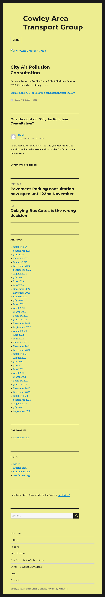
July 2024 (18, 277)
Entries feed (20, 467)
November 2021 (21, 350)
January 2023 (20, 319)
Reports (15, 547)
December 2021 (21, 346)
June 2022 (18, 334)
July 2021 (18, 361)
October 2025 (20, 247)
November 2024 (21, 266)
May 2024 (18, 285)
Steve (17, 100)
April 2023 (19, 308)
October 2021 (20, 354)
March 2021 (19, 376)
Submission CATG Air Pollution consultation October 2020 (43, 92)
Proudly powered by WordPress (54, 589)
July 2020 (18, 407)
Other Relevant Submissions (26, 567)
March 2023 (19, 312)
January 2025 (20, 262)
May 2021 (18, 369)
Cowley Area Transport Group (53, 22)
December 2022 (21, 323)
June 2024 (18, 281)
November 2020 (21, 392)
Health (22, 135)
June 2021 (18, 365)
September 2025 (22, 250)
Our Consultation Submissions (27, 560)
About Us (16, 533)
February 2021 (20, 380)
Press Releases (19, 553)
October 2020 (20, 396)
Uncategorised (21, 437)
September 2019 (21, 411)
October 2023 (20, 296)
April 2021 (18, 373)
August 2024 (20, 273)
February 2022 (21, 342)
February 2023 (21, 315)
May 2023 (18, 304)
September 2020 (22, 399)
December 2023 (21, 289)
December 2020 (21, 388)
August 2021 (19, 357)
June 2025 (18, 254)
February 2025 (21, 258)
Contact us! (64, 495)
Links (13, 573)
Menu (16, 40)
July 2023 (18, 300)
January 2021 (20, 384)
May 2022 (18, 338)
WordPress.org (21, 475)
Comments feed (21, 471)
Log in (16, 464)
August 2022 (20, 331)
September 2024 (22, 269)
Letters (14, 540)
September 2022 (22, 327)
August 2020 (20, 403)
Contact (15, 580)
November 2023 (21, 292)
